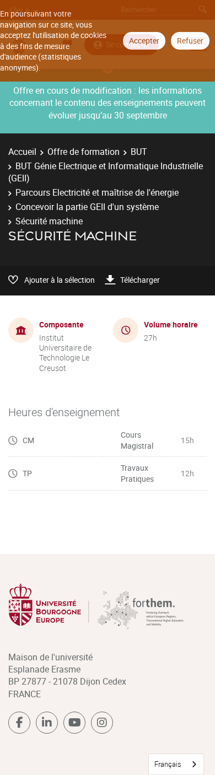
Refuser (190, 40)
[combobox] (176, 764)
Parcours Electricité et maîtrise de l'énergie (97, 192)
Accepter (144, 40)
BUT (139, 152)
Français (167, 764)
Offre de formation (83, 152)
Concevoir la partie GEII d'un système (87, 207)
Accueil (22, 152)
